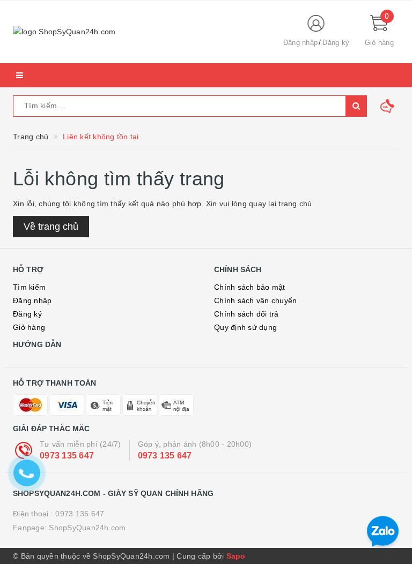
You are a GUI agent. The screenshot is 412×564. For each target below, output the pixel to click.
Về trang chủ (51, 226)
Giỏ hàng (29, 327)
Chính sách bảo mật (249, 287)
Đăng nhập (32, 300)
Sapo (236, 556)
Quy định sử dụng (245, 327)
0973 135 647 (67, 455)
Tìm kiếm (29, 287)
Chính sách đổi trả (246, 314)
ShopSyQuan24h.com (87, 527)
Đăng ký (27, 314)
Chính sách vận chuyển (255, 300)
